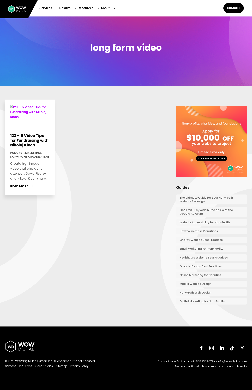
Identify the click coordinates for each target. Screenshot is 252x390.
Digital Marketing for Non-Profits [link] (202, 301)
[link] (17, 9)
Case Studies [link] (44, 366)
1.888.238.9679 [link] (204, 361)
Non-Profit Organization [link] (29, 157)
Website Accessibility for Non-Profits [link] (205, 222)
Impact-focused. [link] (84, 361)
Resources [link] (85, 8)
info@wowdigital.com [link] (232, 361)
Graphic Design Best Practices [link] (201, 266)
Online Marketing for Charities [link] (200, 275)
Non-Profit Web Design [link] (195, 293)
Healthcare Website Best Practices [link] (204, 258)
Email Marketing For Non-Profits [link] (201, 249)
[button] (233, 8)
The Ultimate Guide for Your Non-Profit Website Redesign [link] (206, 199)
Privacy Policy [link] (79, 366)
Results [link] (64, 8)
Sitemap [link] (61, 366)
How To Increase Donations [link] (199, 231)
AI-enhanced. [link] (63, 361)
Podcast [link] (17, 153)
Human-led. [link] (45, 361)
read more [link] (19, 186)
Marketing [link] (33, 153)
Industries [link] (25, 366)
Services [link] (45, 8)
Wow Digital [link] (177, 361)
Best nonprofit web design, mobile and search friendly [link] (211, 366)
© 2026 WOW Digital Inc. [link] (21, 361)
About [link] (105, 8)
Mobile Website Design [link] (195, 284)
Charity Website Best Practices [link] (201, 240)
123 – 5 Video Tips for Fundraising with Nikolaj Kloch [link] (29, 140)
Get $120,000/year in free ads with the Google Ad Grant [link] (206, 212)
